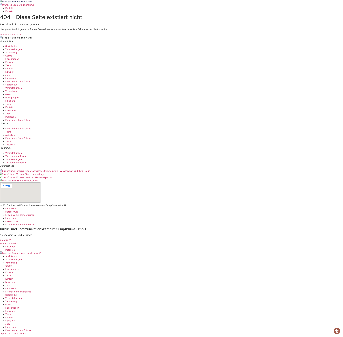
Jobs (7, 75)
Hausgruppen (12, 59)
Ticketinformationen (15, 156)
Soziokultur (11, 46)
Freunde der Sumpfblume (18, 81)
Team (8, 65)
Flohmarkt (10, 62)
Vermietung (11, 52)
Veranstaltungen (13, 49)
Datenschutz (11, 211)
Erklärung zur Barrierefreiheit (20, 215)
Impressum (10, 78)
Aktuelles (10, 135)
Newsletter (10, 71)
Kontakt (9, 8)
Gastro (8, 55)
